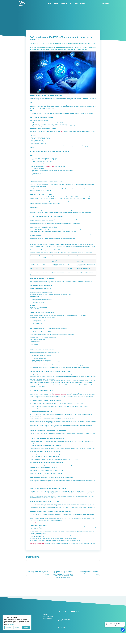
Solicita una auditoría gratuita (37, 543)
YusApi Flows (35, 522)
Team (71, 3)
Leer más (47, 574)
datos (62, 131)
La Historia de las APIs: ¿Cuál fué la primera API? (88, 572)
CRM (32, 105)
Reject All (17, 627)
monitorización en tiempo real (59, 394)
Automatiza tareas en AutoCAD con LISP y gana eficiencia (38, 572)
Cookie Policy (11, 624)
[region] (17, 622)
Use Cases (64, 3)
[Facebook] (82, 615)
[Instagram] (77, 615)
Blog (76, 3)
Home (49, 3)
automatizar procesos (49, 166)
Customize (8, 627)
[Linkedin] (72, 615)
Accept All (26, 627)
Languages (105, 3)
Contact (82, 3)
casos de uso (41, 365)
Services (55, 3)
